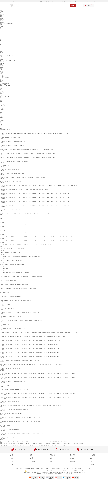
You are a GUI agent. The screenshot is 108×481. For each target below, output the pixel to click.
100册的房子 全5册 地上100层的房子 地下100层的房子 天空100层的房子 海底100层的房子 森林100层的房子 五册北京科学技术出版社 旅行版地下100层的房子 (31, 356)
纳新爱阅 (2, 75)
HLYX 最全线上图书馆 (4, 83)
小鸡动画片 (38, 441)
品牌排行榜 (2, 12)
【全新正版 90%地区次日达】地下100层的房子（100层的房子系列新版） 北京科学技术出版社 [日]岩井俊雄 (21, 320)
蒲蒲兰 (1, 126)
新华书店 (2, 59)
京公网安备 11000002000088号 (33, 470)
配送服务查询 (32, 460)
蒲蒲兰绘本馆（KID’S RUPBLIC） (6, 55)
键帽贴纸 (2, 19)
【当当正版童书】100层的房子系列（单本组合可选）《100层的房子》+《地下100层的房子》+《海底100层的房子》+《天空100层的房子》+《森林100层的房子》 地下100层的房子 (35, 197)
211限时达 (32, 458)
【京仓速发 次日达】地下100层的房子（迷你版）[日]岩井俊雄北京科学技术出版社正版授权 (18, 288)
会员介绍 (11, 458)
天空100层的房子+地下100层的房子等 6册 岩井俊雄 (10, 209)
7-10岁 (1, 116)
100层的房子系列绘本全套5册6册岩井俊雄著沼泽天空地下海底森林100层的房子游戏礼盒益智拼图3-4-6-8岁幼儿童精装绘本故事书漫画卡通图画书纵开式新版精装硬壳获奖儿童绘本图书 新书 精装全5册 (39, 332)
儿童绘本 (4, 23)
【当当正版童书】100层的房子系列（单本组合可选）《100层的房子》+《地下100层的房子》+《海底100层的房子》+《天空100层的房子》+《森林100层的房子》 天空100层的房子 (35, 193)
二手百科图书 (2, 105)
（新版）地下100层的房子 (5, 304)
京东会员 (64, 1)
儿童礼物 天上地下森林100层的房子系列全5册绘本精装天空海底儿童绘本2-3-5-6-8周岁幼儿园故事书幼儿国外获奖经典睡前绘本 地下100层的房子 (28, 157)
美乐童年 (2, 89)
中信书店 (2, 72)
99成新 (1, 124)
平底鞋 (55, 445)
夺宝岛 (91, 457)
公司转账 (51, 462)
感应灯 (52, 445)
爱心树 (1, 52)
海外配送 (31, 462)
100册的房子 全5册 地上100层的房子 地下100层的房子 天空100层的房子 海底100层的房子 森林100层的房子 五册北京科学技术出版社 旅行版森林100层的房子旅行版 (32, 336)
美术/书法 (2, 121)
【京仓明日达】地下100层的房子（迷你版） (8, 280)
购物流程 (11, 457)
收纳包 (1, 16)
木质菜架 (42, 445)
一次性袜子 (58, 445)
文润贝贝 (2, 71)
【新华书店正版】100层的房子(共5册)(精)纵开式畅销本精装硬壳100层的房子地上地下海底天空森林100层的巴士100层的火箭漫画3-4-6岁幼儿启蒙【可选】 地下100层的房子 (34, 133)
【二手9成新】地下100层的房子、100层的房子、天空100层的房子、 (13, 145)
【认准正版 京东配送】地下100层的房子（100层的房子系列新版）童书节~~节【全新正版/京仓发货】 (20, 360)
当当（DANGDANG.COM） (5, 50)
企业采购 (69, 1)
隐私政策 (74, 468)
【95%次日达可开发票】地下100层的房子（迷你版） (10, 252)
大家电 (11, 462)
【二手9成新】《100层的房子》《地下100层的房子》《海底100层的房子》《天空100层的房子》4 (19, 312)
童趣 (1, 64)
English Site (85, 468)
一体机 (1, 15)
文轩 (1, 51)
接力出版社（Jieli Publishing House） (7, 60)
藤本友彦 (52, 441)
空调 (13, 445)
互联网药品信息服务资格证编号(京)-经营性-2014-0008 (59, 470)
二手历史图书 (2, 108)
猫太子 (1, 87)
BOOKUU (2, 63)
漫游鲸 (1, 80)
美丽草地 (13, 441)
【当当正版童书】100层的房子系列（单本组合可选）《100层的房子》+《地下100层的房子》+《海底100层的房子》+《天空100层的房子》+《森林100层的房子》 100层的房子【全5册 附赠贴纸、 (38, 185)
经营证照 (70, 473)
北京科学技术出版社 (4, 57)
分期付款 (51, 460)
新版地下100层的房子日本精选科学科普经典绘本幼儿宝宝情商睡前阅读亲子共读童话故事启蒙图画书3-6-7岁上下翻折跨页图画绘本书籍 (26, 149)
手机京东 (75, 1)
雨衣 (15, 445)
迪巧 (1, 95)
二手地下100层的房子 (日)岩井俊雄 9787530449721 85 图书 (12, 264)
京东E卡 (92, 461)
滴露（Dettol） (3, 93)
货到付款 (51, 457)
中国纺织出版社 (3, 84)
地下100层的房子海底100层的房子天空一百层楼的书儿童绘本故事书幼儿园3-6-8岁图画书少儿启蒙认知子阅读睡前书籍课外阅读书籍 (26, 244)
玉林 (1, 88)
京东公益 (79, 468)
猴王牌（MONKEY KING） (5, 96)
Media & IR (91, 468)
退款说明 (72, 460)
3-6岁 (1, 114)
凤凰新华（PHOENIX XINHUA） (6, 54)
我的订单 (53, 1)
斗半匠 (1, 65)
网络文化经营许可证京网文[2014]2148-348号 (59, 472)
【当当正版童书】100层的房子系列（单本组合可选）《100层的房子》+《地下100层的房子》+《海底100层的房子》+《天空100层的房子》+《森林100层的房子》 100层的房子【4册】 (36, 232)
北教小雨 (2, 61)
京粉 (17, 445)
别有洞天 (47, 441)
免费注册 (47, 1)
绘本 (1, 122)
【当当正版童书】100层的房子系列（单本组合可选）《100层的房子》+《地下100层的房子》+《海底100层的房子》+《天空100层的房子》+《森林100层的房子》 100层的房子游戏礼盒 (36, 240)
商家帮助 (37, 468)
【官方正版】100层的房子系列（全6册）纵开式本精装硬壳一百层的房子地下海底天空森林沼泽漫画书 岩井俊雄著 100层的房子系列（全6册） (28, 153)
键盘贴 (1, 18)
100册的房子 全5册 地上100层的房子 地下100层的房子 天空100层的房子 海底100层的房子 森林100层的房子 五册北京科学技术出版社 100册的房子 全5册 (30, 340)
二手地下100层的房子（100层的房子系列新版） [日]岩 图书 (11, 181)
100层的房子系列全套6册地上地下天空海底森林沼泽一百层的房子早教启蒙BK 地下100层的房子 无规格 (20, 256)
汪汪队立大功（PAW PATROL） (6, 85)
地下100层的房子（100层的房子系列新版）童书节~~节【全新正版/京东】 (14, 272)
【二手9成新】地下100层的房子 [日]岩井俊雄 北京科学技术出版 (12, 141)
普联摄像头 (2, 14)
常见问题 (11, 461)
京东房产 (46, 445)
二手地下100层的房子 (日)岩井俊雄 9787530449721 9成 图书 (12, 296)
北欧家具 (10, 445)
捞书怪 (1, 81)
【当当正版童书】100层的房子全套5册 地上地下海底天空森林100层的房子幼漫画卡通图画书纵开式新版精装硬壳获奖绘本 (24, 189)
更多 (1, 100)
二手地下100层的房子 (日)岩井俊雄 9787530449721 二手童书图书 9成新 (14, 284)
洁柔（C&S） (2, 92)
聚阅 (1, 68)
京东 (19, 6)
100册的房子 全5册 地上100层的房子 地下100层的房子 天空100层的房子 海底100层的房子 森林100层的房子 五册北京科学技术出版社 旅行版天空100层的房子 (31, 352)
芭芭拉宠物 (57, 441)
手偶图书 (9, 441)
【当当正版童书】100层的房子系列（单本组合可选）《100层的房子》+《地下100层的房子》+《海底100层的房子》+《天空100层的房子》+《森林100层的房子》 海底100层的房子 (35, 201)
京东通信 (92, 462)
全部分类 (2, 10)
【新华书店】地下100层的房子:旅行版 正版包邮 (9, 169)
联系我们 (21, 468)
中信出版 (2, 56)
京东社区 (63, 468)
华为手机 (35, 445)
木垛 (1, 79)
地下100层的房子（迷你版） (5, 165)
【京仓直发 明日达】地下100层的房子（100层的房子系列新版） (12, 260)
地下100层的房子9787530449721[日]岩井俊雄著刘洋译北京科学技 (13, 328)
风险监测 (68, 468)
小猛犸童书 (2, 67)
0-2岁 (1, 113)
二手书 (1, 69)
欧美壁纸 (6, 445)
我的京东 (58, 1)
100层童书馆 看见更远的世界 (5, 77)
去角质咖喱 (27, 445)
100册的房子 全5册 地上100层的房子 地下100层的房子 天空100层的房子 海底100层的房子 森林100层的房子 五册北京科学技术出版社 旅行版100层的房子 (30, 344)
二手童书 (2, 104)
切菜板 (49, 445)
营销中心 (42, 468)
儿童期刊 (2, 120)
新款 (21, 445)
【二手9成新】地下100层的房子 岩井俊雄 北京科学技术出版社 (12, 248)
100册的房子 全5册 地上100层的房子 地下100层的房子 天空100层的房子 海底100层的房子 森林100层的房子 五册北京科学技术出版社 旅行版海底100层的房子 (31, 348)
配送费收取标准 (33, 461)
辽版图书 (2, 76)
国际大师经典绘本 (20, 441)
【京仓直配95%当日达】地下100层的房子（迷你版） (10, 368)
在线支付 (51, 458)
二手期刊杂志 (2, 109)
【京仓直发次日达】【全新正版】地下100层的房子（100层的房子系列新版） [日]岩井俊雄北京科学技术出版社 (21, 276)
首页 (1, 23)
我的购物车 (89, 5)
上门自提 (31, 457)
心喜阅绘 (43, 441)
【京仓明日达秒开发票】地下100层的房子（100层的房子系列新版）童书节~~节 (15, 300)
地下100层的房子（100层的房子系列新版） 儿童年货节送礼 (12, 316)
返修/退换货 (72, 461)
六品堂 (1, 91)
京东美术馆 (2, 20)
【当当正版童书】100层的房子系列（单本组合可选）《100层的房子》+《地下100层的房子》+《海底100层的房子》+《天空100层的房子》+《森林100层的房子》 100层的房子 (35, 225)
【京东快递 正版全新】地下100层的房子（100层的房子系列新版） (13, 173)
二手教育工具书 (3, 111)
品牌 (31, 445)
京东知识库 (2, 11)
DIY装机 (92, 458)
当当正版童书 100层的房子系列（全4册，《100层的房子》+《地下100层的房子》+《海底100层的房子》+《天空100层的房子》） (25, 228)
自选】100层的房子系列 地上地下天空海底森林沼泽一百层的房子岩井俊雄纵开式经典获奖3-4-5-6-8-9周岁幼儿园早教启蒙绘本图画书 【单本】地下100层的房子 (31, 364)
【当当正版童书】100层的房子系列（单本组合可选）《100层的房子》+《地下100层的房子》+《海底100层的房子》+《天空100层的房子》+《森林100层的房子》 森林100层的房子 (35, 205)
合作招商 (32, 468)
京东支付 (55, 475)
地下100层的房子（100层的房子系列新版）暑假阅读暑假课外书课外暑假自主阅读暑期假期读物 (18, 217)
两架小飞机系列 (64, 441)
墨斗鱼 (1, 97)
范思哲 (38, 445)
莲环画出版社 (32, 441)
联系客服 (11, 464)
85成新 (1, 125)
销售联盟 (58, 468)
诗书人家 (2, 73)
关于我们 (16, 468)
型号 (33, 445)
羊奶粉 (23, 445)
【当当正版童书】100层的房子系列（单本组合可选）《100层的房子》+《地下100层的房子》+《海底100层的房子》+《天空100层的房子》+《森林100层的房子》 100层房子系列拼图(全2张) (37, 236)
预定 (64, 445)
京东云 (59, 475)
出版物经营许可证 (45, 472)
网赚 (1, 445)
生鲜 (62, 445)
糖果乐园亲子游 (3, 441)
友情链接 (53, 468)
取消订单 (72, 462)
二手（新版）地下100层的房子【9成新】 (8, 308)
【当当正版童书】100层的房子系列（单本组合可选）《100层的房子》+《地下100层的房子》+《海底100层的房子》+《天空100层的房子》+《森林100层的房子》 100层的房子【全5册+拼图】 (38, 221)
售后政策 (72, 457)
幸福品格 (26, 441)
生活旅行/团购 (12, 460)
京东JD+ (92, 464)
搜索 (72, 5)
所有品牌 (2, 26)
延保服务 (92, 460)
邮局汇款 (51, 461)
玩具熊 (3, 445)
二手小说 (2, 107)
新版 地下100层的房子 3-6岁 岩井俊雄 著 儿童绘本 (10, 137)
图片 (19, 445)
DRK (1, 99)
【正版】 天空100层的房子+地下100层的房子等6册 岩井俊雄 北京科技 (14, 161)
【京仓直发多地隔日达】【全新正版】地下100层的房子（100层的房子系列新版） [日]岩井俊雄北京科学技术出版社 (22, 177)
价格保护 (72, 458)
